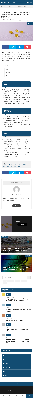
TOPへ (30, 396)
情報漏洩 (4, 282)
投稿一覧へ (16, 205)
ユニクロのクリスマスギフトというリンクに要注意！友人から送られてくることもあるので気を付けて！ (18, 341)
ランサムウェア (11, 280)
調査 (5, 371)
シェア (10, 396)
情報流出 (28, 20)
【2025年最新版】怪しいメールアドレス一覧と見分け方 (18, 329)
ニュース (10, 6)
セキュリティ (16, 20)
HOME (4, 6)
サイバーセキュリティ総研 (21, 390)
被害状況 (7, 72)
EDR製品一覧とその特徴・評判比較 (14, 320)
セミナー (6, 363)
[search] (29, 277)
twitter (16, 396)
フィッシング (24, 280)
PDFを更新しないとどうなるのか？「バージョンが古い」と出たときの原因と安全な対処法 (18, 299)
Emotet (4, 280)
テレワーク (18, 280)
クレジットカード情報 (7, 20)
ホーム (3, 396)
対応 (6, 75)
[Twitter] (12, 47)
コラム (9, 294)
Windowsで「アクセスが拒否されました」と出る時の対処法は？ (18, 310)
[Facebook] (5, 47)
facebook (23, 396)
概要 (6, 69)
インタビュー (7, 367)
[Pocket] (27, 47)
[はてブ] (20, 47)
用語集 (5, 375)
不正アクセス (22, 20)
